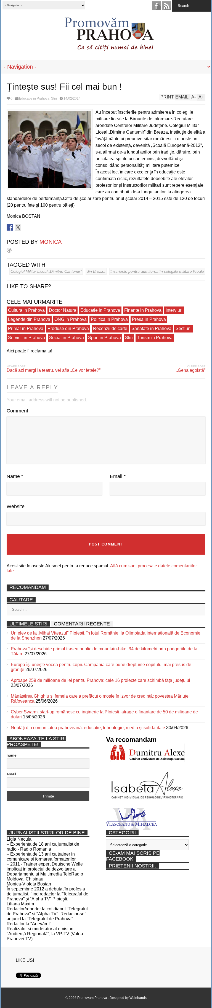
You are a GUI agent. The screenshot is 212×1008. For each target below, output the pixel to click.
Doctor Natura (62, 310)
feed (166, 5)
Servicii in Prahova (26, 337)
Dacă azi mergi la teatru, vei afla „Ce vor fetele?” (53, 370)
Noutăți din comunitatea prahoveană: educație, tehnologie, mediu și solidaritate (88, 727)
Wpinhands (138, 998)
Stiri (54, 98)
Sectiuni (184, 328)
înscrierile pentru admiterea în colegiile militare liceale (157, 271)
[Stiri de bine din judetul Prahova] (109, 49)
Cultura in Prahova (26, 310)
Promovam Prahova (92, 998)
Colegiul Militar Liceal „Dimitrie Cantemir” (46, 271)
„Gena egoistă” (190, 370)
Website (16, 506)
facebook (156, 5)
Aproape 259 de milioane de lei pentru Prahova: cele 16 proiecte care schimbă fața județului (100, 680)
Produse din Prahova (68, 328)
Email (118, 476)
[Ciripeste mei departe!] (18, 227)
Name (15, 476)
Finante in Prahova (142, 310)
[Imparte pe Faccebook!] (10, 227)
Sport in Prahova (104, 337)
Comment (17, 411)
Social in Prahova (66, 337)
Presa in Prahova (149, 319)
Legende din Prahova (29, 319)
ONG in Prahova (70, 319)
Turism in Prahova (155, 337)
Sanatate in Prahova (151, 328)
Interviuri (174, 310)
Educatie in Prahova (34, 98)
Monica (50, 242)
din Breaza (96, 271)
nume (12, 755)
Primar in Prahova (25, 328)
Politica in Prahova (109, 319)
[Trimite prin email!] (34, 227)
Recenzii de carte (110, 328)
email (11, 774)
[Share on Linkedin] (26, 227)
